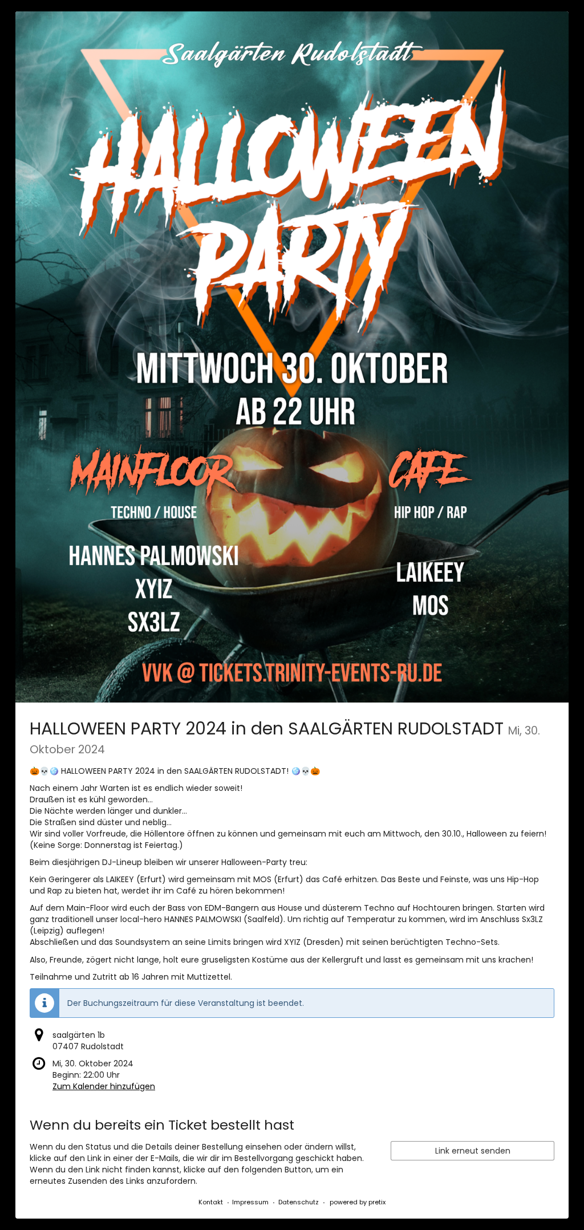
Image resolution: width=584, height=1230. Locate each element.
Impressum (250, 1202)
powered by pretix (358, 1202)
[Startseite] (292, 357)
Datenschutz (298, 1202)
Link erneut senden (472, 1150)
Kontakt (210, 1202)
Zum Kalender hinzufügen (103, 1086)
